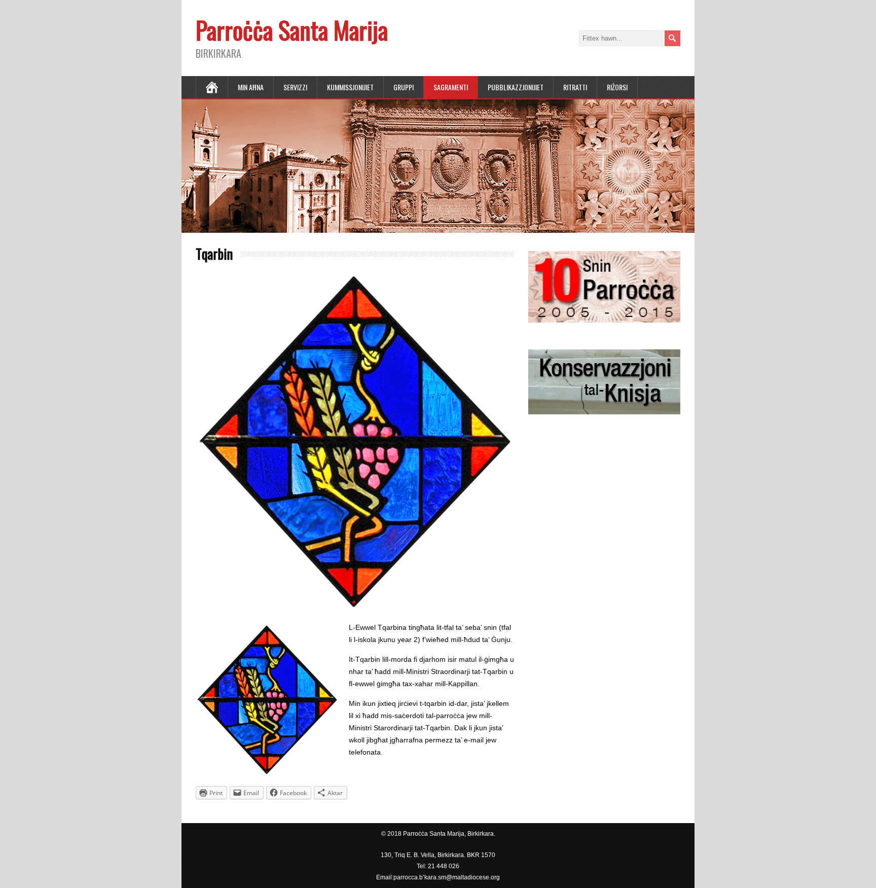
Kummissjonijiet (350, 87)
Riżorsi (617, 87)
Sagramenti (450, 87)
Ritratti (575, 87)
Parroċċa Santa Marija (292, 30)
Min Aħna (251, 87)
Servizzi (295, 87)
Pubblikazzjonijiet (515, 87)
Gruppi (403, 87)
